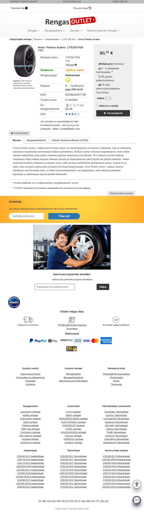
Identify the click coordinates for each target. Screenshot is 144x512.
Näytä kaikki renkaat (21, 39)
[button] (136, 484)
